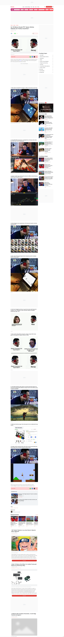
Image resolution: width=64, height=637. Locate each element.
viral (20, 60)
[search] (44, 6)
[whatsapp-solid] (30, 56)
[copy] (36, 56)
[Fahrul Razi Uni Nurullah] (12, 512)
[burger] (52, 6)
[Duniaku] (12, 6)
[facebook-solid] (32, 56)
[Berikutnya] (38, 519)
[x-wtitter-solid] (34, 56)
